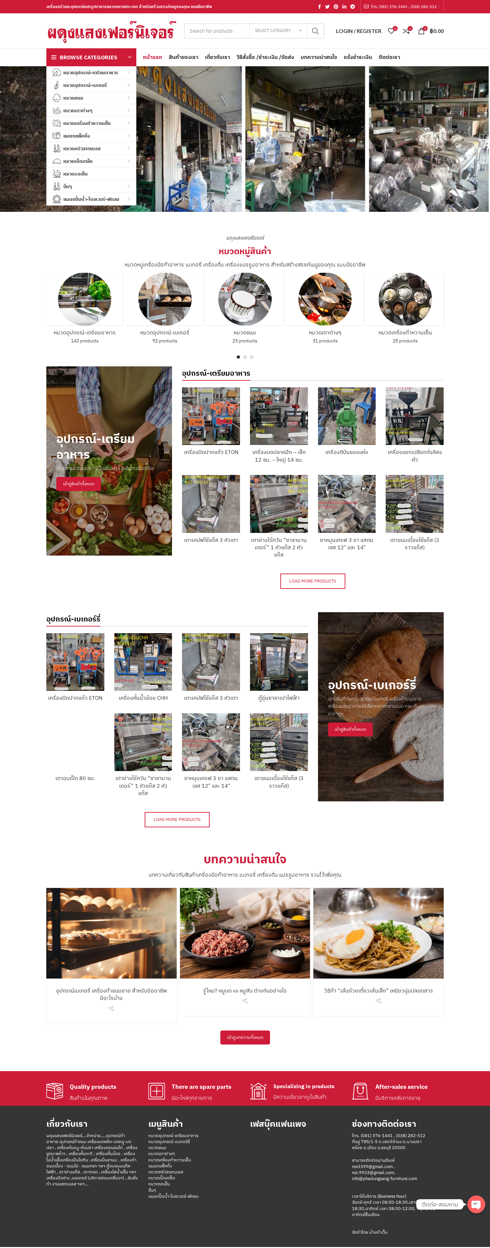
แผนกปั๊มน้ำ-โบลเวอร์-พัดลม (173, 1196)
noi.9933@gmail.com (373, 1172)
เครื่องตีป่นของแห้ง (346, 452)
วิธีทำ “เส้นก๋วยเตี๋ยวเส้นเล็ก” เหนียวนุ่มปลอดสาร (378, 990)
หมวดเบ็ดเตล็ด (161, 1178)
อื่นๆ (152, 1190)
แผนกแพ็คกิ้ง (160, 1166)
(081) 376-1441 (377, 1135)
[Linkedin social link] (344, 6)
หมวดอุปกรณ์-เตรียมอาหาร (173, 1135)
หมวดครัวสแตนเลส (165, 1172)
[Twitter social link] (327, 6)
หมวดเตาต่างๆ (161, 1153)
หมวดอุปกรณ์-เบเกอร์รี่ (169, 1141)
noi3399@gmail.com (372, 1166)
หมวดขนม (157, 1147)
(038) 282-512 (410, 1135)
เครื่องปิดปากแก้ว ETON (211, 452)
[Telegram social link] (352, 6)
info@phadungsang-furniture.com (384, 1178)
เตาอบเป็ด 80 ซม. (75, 778)
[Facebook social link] (319, 6)
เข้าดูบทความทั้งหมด (245, 1037)
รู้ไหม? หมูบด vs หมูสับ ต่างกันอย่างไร (245, 990)
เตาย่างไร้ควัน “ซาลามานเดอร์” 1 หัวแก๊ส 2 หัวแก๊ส (279, 547)
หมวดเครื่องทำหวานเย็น (169, 1160)
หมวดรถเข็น (159, 1184)
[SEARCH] (315, 31)
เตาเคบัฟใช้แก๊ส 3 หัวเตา (211, 540)
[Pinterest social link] (336, 6)
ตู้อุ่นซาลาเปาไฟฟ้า (279, 697)
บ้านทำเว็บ (378, 1232)
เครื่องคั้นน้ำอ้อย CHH (143, 697)
